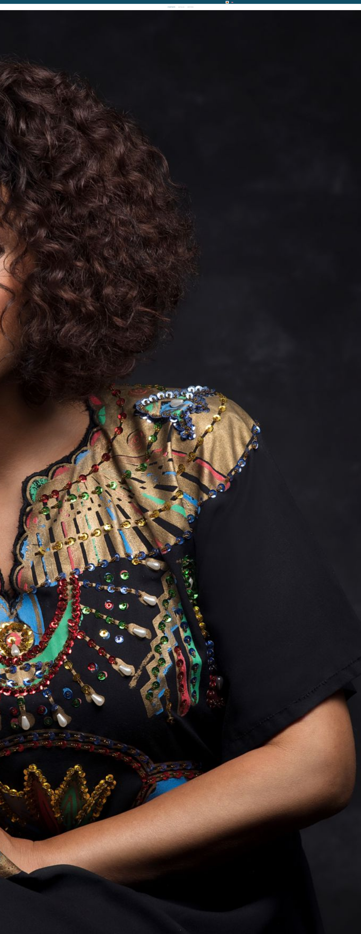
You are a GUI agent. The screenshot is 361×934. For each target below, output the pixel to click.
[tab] (178, 930)
